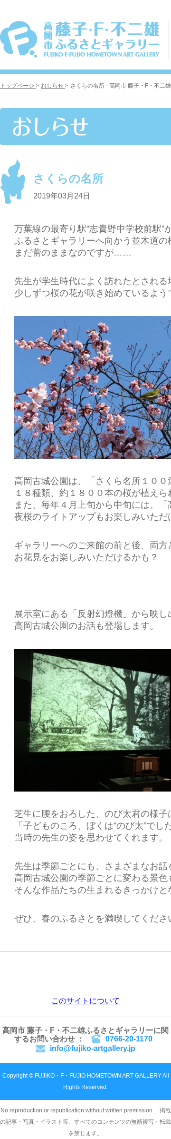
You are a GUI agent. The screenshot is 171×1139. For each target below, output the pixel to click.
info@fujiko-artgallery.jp (92, 1048)
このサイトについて (85, 1001)
